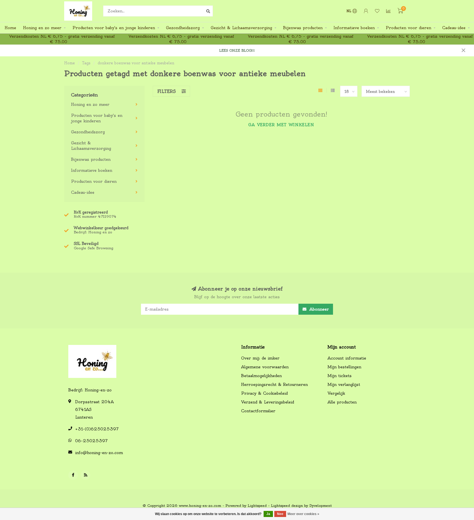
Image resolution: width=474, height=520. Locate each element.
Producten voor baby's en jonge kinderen (113, 27)
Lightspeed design (287, 506)
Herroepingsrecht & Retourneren (274, 384)
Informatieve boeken (354, 27)
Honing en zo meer (42, 27)
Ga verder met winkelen (281, 124)
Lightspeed (257, 506)
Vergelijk (336, 393)
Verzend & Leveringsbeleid (267, 402)
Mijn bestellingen (344, 366)
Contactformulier (258, 410)
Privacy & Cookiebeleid (264, 393)
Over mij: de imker (260, 358)
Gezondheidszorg (183, 27)
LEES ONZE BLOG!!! (237, 50)
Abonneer (318, 309)
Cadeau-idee (453, 27)
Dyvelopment (320, 506)
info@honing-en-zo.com (99, 452)
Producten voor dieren (408, 27)
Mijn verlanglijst (344, 384)
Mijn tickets (340, 375)
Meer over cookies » (303, 514)
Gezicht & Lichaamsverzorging (241, 27)
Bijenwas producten (303, 27)
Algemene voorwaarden (265, 366)
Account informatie (347, 358)
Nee (280, 514)
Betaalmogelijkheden (261, 375)
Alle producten (342, 402)
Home (10, 27)
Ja (268, 514)
